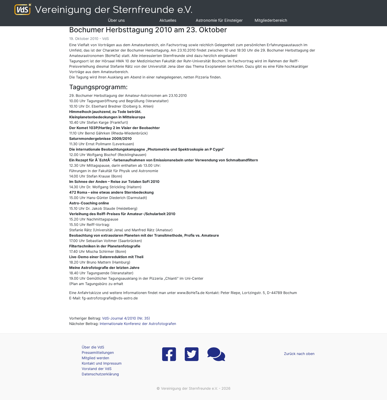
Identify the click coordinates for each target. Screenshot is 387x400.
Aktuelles (167, 20)
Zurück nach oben (299, 353)
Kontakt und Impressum (102, 363)
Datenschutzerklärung (100, 374)
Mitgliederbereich (271, 20)
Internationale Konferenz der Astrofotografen (138, 323)
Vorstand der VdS (97, 368)
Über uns (116, 20)
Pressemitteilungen (98, 352)
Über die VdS (93, 347)
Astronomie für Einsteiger (219, 20)
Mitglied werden (95, 358)
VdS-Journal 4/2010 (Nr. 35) (126, 318)
